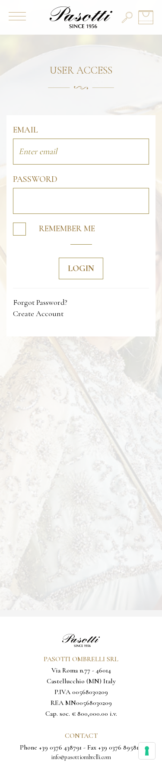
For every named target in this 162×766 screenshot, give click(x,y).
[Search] (127, 17)
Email (25, 130)
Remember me (67, 228)
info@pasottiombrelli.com (81, 757)
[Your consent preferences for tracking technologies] (147, 751)
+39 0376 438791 (60, 747)
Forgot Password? (40, 302)
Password (35, 179)
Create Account (38, 313)
